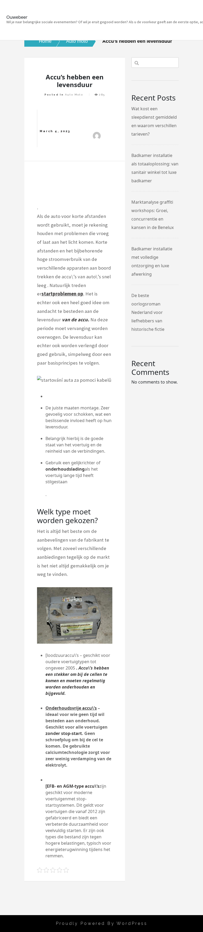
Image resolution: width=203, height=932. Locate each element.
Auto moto (74, 94)
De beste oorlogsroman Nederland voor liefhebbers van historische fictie (147, 312)
